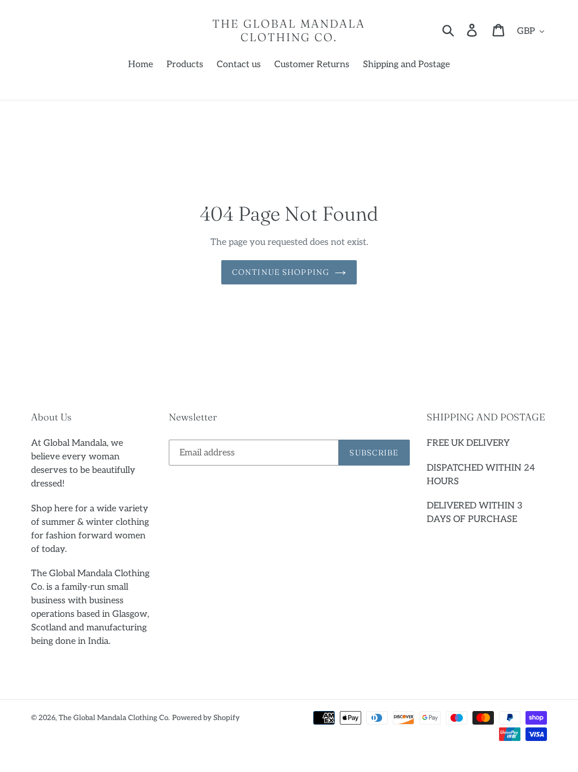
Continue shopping (280, 272)
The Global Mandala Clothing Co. (288, 30)
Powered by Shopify (206, 717)
